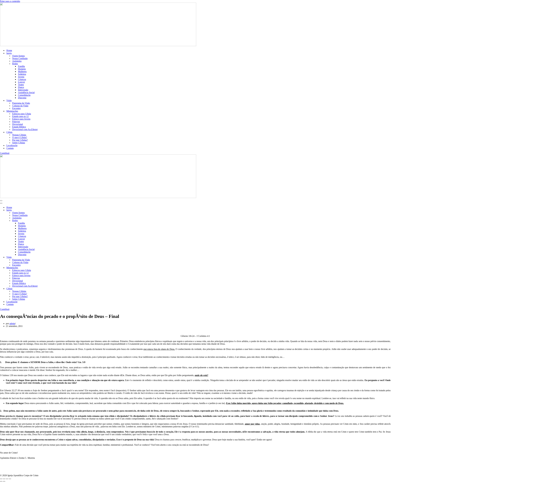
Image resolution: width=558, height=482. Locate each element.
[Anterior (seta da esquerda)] (1, 481)
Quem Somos (18, 56)
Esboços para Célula (21, 113)
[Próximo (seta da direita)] (4, 481)
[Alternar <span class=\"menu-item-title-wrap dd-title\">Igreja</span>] (51, 210)
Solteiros (22, 74)
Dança (21, 87)
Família (21, 66)
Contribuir (4, 153)
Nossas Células (19, 135)
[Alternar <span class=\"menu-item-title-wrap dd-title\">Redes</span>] (51, 220)
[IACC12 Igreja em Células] (98, 45)
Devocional (17, 124)
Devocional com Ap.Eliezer (25, 129)
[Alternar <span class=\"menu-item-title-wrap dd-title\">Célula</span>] (51, 288)
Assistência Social (26, 92)
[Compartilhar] (7, 478)
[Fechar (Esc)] (10, 478)
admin (12, 323)
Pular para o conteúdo (10, 1)
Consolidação (24, 95)
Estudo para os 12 (20, 116)
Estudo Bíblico (19, 127)
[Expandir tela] (4, 478)
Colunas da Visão (20, 105)
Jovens (21, 77)
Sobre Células (18, 142)
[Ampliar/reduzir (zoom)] (1, 478)
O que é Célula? (19, 137)
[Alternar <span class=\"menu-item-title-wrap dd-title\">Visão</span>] (51, 257)
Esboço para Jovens (21, 119)
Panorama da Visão (21, 103)
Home (9, 50)
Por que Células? (20, 140)
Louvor (21, 82)
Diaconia (22, 97)
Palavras (16, 121)
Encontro (16, 108)
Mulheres (22, 71)
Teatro (21, 84)
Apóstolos (17, 61)
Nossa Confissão (20, 58)
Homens (22, 69)
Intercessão (23, 90)
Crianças (22, 79)
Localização (11, 145)
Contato (10, 148)
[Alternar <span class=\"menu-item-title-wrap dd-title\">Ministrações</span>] (51, 268)
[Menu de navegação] (1, 200)
